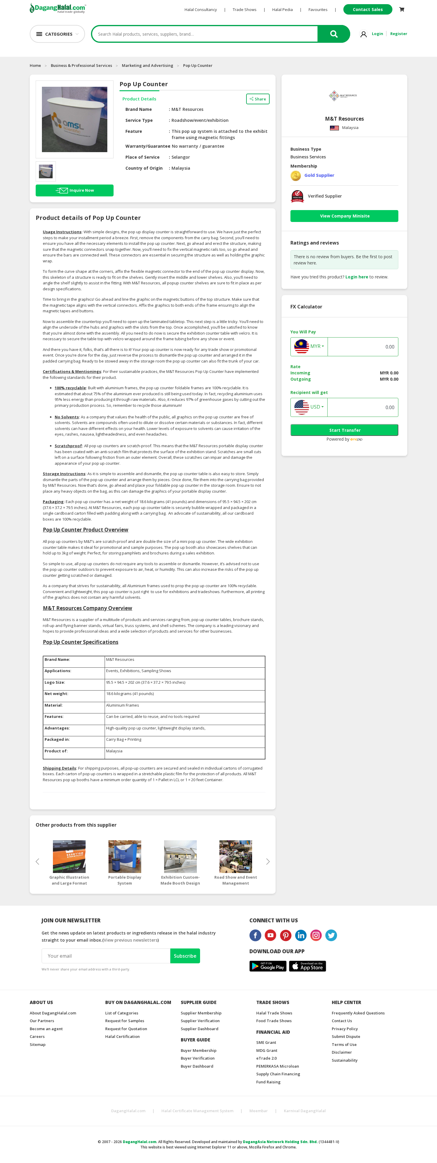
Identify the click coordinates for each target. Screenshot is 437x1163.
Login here (356, 277)
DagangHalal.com (128, 1110)
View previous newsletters (131, 940)
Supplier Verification (200, 1020)
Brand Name (138, 109)
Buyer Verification (198, 1058)
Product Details (139, 99)
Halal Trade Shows (274, 1013)
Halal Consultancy (201, 9)
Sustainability (345, 1060)
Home (35, 65)
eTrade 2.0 (266, 1058)
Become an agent (46, 1028)
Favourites (318, 9)
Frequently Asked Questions (358, 1013)
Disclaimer (342, 1052)
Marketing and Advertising (147, 65)
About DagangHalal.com (53, 1013)
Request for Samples (124, 1020)
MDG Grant (266, 1050)
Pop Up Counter (198, 65)
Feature (133, 131)
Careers (37, 1036)
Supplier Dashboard (199, 1028)
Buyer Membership (198, 1050)
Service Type (139, 120)
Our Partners (42, 1020)
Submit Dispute (346, 1036)
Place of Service (142, 157)
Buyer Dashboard (197, 1066)
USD (314, 407)
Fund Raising (268, 1082)
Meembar (258, 1110)
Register (398, 33)
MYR (314, 346)
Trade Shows (245, 9)
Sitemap (37, 1044)
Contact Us (342, 1020)
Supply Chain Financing (278, 1074)
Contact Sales (368, 9)
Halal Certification (122, 1036)
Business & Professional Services (81, 65)
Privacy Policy (345, 1028)
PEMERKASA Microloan (277, 1066)
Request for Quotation (126, 1028)
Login (377, 33)
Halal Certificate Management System (197, 1110)
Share (260, 99)
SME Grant (266, 1042)
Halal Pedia (282, 9)
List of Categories (121, 1013)
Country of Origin (144, 168)
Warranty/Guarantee (147, 146)
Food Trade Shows (274, 1020)
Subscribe (185, 956)
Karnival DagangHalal (305, 1110)
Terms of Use (344, 1044)
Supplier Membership (201, 1013)
